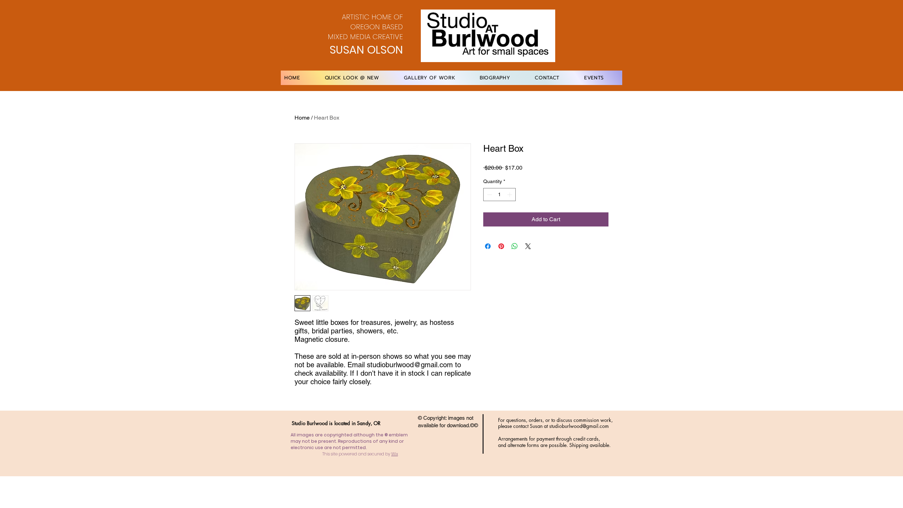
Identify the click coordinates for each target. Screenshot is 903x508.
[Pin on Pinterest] (501, 246)
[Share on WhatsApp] (514, 246)
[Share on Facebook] (488, 246)
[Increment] (510, 194)
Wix (394, 454)
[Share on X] (528, 246)
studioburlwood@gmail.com (579, 426)
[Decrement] (488, 194)
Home (302, 117)
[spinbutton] (499, 194)
